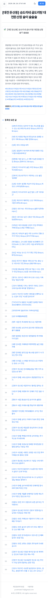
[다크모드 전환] (35, 3)
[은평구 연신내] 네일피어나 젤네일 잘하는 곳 (27, 386)
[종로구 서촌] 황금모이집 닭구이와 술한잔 (26, 400)
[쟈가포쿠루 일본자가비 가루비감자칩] (25, 311)
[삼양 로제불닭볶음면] (19, 316)
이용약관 (30, 587)
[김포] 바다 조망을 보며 (20, 145)
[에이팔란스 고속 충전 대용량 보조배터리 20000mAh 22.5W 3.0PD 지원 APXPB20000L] (28, 244)
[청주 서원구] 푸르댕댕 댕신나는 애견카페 (26, 322)
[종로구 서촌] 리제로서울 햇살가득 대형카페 (27, 405)
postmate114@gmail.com (24, 590)
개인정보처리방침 (18, 587)
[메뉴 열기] (4, 4)
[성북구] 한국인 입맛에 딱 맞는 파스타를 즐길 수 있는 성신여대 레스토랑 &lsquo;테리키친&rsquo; (28, 128)
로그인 (42, 3)
